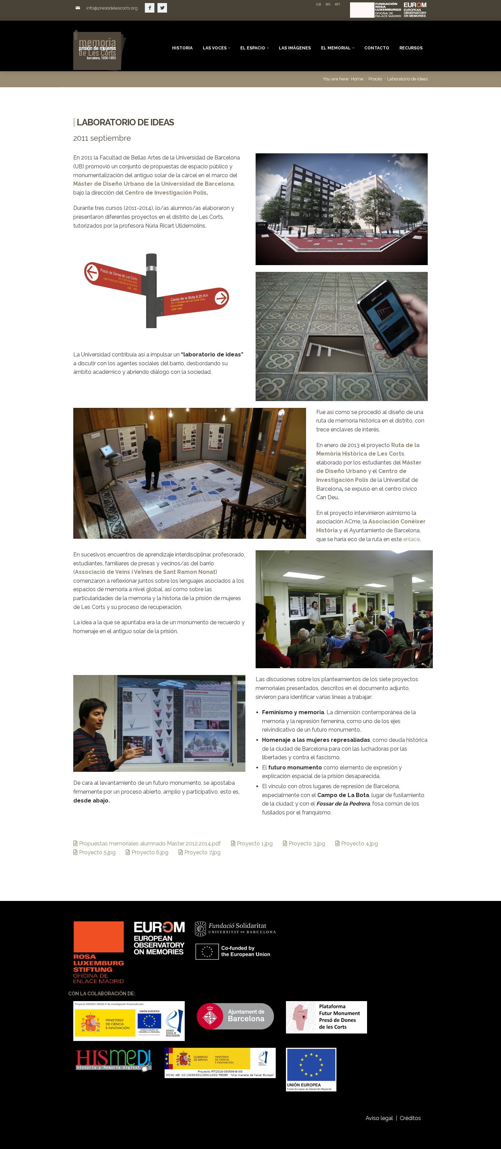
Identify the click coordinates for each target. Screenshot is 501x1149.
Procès (375, 78)
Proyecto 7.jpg (202, 852)
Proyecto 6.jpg (150, 852)
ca (318, 3)
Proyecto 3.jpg (307, 843)
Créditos (411, 1118)
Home (357, 78)
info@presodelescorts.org (112, 8)
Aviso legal (379, 1118)
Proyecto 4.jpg (359, 843)
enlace (411, 539)
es (328, 3)
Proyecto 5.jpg (97, 852)
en (337, 3)
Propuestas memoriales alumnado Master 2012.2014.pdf (150, 843)
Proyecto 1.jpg (255, 843)
